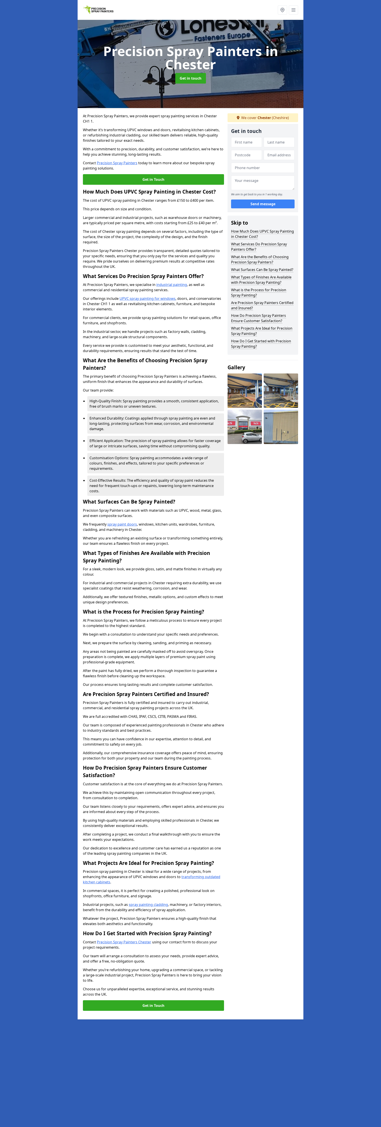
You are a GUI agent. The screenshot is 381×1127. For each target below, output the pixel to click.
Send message (262, 204)
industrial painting (171, 284)
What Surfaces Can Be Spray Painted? (262, 269)
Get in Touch (153, 179)
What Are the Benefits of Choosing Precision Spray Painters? (260, 259)
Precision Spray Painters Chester (124, 942)
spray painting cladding (148, 904)
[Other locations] (282, 10)
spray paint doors (122, 524)
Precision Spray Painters (117, 162)
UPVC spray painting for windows (148, 298)
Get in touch (191, 78)
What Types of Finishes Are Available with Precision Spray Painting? (261, 280)
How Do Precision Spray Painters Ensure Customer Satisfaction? (258, 318)
